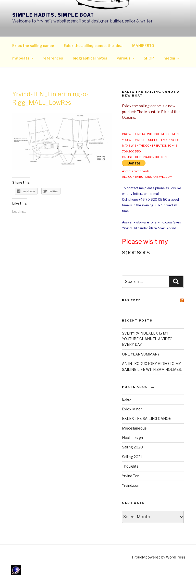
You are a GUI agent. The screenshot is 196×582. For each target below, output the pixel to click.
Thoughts (130, 466)
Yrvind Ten (130, 476)
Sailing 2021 (132, 457)
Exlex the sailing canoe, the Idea (93, 45)
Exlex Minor (132, 409)
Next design (132, 437)
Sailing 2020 (132, 447)
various (123, 58)
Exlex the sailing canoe (33, 45)
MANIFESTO (143, 45)
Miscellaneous (134, 428)
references (53, 58)
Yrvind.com (131, 485)
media (169, 58)
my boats (20, 58)
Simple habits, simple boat (53, 15)
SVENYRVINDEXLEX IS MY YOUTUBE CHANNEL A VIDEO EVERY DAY (147, 339)
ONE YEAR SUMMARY (141, 354)
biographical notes (90, 58)
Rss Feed (131, 300)
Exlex (126, 399)
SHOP (149, 58)
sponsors (136, 252)
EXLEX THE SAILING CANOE (146, 418)
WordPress (175, 557)
